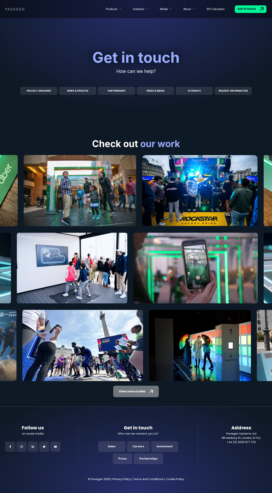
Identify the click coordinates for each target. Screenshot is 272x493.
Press (122, 458)
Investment (165, 446)
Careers (138, 446)
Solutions (138, 9)
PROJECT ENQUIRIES (39, 90)
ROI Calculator (215, 9)
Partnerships (148, 458)
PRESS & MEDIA (155, 90)
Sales (112, 446)
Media (164, 9)
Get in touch (247, 9)
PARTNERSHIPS (116, 90)
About (187, 9)
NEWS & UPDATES (77, 90)
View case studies (132, 391)
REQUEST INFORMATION (233, 90)
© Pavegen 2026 (99, 479)
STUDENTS (194, 90)
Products (111, 9)
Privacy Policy (122, 479)
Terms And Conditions (148, 479)
